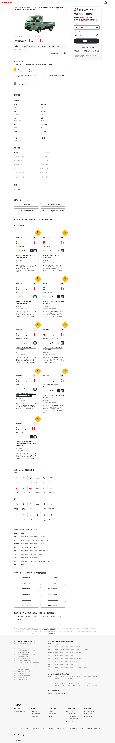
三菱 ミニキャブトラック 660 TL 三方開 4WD (26, 349)
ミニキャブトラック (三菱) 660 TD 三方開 (66, 628)
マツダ (76, 677)
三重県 (35, 547)
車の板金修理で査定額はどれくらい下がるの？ (23, 667)
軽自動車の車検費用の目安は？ (20, 679)
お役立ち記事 (69, 721)
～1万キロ (16, 616)
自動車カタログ (23, 631)
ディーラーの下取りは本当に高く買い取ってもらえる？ (25, 652)
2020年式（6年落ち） (26, 594)
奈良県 (40, 550)
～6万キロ (47, 616)
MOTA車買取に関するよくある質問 (55, 693)
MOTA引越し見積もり (89, 713)
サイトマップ (16, 731)
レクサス (62, 677)
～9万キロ (16, 619)
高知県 (31, 557)
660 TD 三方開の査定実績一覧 (26, 210)
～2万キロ (22, 616)
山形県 (40, 536)
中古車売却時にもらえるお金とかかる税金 (23, 671)
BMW (79, 683)
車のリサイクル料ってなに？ (20, 673)
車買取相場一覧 (30, 628)
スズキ (89, 677)
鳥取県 (31, 554)
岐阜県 (31, 547)
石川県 (40, 543)
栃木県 (46, 540)
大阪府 (22, 550)
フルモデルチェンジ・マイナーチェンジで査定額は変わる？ (26, 662)
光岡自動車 (57, 678)
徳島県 (35, 557)
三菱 (28, 631)
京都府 (31, 550)
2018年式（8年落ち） (26, 600)
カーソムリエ (87, 716)
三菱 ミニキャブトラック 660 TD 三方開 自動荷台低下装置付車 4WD (26, 443)
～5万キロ (41, 616)
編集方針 (96, 728)
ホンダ (71, 677)
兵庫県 (26, 550)
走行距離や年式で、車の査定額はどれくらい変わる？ (25, 654)
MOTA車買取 (22, 628)
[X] (19, 735)
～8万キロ (60, 616)
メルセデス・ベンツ (60, 683)
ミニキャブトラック (35, 631)
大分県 (40, 561)
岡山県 (22, 554)
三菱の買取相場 (26, 204)
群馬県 (41, 540)
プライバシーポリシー (62, 728)
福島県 (45, 536)
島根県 (35, 554)
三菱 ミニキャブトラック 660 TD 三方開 (53, 302)
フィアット (94, 685)
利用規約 (43, 728)
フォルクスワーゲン (71, 683)
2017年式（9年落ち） (53, 600)
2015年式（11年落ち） (53, 605)
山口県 (40, 554)
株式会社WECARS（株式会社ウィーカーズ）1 (33, 75)
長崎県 (31, 561)
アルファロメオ (86, 685)
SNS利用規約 (51, 728)
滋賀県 (35, 550)
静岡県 (26, 547)
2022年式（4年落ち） (26, 588)
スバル (81, 677)
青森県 (22, 536)
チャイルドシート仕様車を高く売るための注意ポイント (25, 658)
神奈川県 (27, 540)
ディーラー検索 (52, 713)
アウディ (84, 683)
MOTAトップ (16, 628)
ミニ (69, 685)
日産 (67, 677)
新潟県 (31, 543)
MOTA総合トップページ (19, 711)
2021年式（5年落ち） (53, 588)
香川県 (26, 557)
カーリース (51, 716)
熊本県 (35, 561)
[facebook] (15, 735)
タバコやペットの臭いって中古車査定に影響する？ (24, 660)
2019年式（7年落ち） (53, 594)
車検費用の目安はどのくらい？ (20, 677)
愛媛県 (22, 557)
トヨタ (56, 677)
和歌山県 (45, 550)
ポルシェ (90, 683)
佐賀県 (26, 561)
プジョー (79, 685)
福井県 (45, 543)
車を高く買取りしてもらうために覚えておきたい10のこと (26, 646)
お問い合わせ (36, 728)
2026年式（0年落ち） (26, 577)
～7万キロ (53, 616)
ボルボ (73, 685)
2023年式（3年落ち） (53, 583)
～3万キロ (28, 616)
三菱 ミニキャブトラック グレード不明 (53, 256)
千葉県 (32, 540)
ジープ (64, 685)
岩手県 (26, 536)
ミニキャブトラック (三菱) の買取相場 (49, 628)
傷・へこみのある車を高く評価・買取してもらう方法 (25, 665)
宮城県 (35, 536)
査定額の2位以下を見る (57, 53)
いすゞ (63, 678)
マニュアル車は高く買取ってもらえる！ (22, 656)
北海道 (22, 533)
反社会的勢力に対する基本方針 (76, 728)
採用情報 (28, 728)
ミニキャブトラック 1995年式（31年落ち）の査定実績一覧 (53, 211)
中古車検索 (51, 711)
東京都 (22, 540)
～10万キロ (23, 619)
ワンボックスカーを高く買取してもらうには (23, 669)
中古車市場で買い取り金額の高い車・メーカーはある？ (25, 650)
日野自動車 (69, 678)
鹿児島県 (50, 561)
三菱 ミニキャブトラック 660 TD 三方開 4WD (26, 256)
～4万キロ (34, 616)
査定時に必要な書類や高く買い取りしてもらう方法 (24, 643)
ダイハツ (95, 677)
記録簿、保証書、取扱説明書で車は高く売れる (23, 648)
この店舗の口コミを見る (55, 75)
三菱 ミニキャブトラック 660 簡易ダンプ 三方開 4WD (26, 395)
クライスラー (58, 685)
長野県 (26, 543)
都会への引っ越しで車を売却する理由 (22, 675)
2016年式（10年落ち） (26, 605)
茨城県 (50, 540)
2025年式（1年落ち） (53, 577)
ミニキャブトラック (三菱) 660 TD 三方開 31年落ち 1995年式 (87, 628)
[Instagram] (23, 735)
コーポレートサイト (18, 728)
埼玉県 (37, 540)
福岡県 (22, 561)
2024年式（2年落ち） (26, 583)
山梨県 (22, 543)
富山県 (35, 543)
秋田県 (31, 536)
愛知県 (22, 547)
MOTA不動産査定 (88, 711)
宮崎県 (45, 561)
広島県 (26, 554)
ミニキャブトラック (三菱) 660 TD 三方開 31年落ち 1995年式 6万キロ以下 (29, 629)
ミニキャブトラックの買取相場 (53, 204)
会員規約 (89, 728)
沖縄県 (22, 564)
